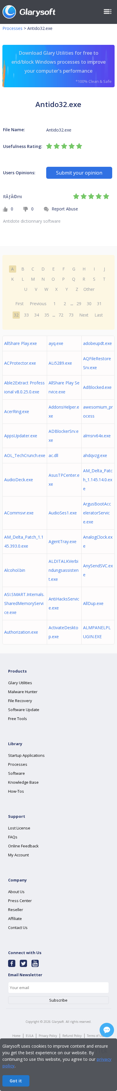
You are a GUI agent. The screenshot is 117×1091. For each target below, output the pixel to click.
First (19, 303)
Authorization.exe (21, 632)
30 (89, 303)
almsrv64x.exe (97, 435)
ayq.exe (56, 343)
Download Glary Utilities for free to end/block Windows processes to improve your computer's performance (61, 67)
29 (78, 303)
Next (83, 315)
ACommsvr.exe (19, 513)
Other (88, 289)
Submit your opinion (79, 172)
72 (60, 315)
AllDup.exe (93, 603)
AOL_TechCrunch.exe (24, 455)
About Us (16, 891)
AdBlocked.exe (97, 387)
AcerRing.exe (16, 411)
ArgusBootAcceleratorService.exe (97, 513)
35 (46, 315)
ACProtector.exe (20, 363)
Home (16, 1036)
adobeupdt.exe (97, 343)
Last (98, 315)
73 (71, 315)
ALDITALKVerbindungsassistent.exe (64, 570)
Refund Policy (72, 1036)
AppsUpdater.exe (20, 435)
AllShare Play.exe (20, 343)
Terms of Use (95, 1036)
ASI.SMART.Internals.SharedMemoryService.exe (24, 603)
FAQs (12, 837)
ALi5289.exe (60, 363)
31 (99, 303)
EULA (29, 1036)
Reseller (15, 909)
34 (36, 315)
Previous (38, 303)
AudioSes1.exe (63, 513)
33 (26, 315)
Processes (12, 28)
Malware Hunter (23, 691)
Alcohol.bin (14, 570)
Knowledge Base (23, 782)
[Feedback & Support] (107, 1030)
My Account (18, 855)
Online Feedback (23, 846)
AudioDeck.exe (18, 479)
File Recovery (20, 700)
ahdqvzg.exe (95, 455)
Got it (16, 1081)
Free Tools (17, 718)
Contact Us (18, 927)
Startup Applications (26, 755)
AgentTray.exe (62, 541)
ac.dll (53, 455)
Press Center (20, 900)
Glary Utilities (20, 682)
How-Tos (16, 791)
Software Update (23, 709)
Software (16, 773)
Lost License (19, 828)
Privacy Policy (48, 1036)
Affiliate (15, 918)
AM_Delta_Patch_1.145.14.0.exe (97, 479)
